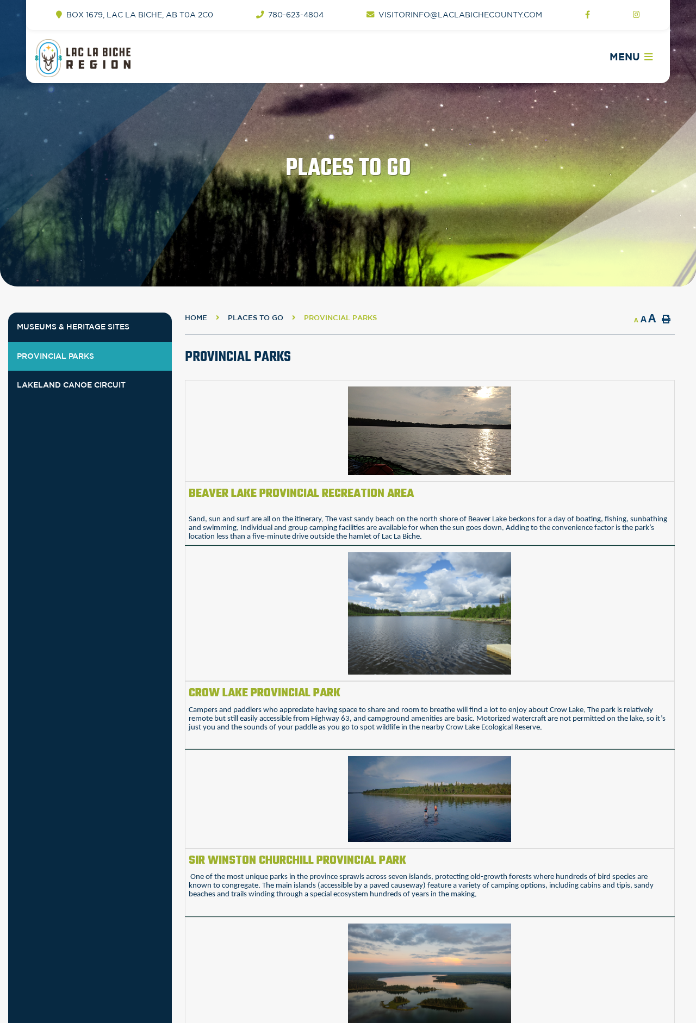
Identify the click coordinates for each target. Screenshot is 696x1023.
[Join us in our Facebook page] (587, 15)
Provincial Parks (340, 318)
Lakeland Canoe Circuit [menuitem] (71, 384)
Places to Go (255, 318)
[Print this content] (666, 319)
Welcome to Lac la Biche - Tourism (110, 58)
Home (196, 318)
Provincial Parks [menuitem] (55, 356)
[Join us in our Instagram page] (636, 15)
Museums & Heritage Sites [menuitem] (73, 326)
